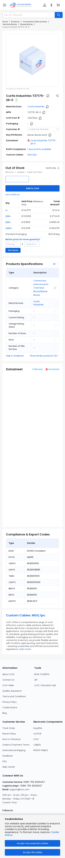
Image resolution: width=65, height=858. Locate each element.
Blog (4, 713)
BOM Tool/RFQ (41, 674)
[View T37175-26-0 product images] (32, 60)
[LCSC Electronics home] (20, 5)
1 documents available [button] (39, 149)
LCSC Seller (8, 685)
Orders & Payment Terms (15, 744)
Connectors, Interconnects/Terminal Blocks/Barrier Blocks (40, 288)
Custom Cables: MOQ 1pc (25, 615)
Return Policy (9, 733)
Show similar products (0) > (44, 355)
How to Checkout (11, 739)
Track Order (8, 728)
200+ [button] (8, 216)
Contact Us (8, 679)
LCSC (36, 739)
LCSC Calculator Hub (45, 685)
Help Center (8, 766)
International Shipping (13, 750)
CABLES (37, 744)
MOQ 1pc (32, 154)
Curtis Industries (36, 106)
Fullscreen (37, 369)
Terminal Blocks (9, 24)
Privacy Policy (9, 701)
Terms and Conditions (14, 696)
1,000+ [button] (8, 228)
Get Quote (13, 250)
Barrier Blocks (26, 24)
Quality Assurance (12, 690)
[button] (4, 5)
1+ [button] (6, 210)
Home (5, 21)
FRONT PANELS (40, 750)
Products (15, 21)
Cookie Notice (9, 707)
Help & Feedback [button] (15, 355)
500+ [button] (8, 222)
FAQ (4, 761)
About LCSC (8, 674)
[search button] (59, 15)
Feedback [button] (7, 755)
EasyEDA (37, 728)
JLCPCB (37, 733)
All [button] (54, 263)
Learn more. (25, 649)
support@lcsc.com (19, 789)
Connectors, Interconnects (35, 21)
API (35, 679)
